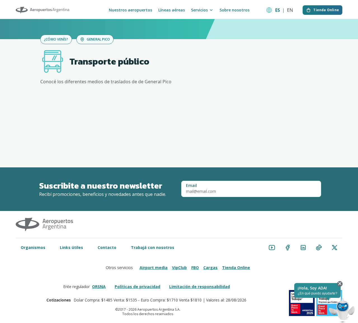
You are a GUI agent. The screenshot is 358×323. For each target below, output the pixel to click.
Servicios (199, 10)
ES (277, 10)
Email (191, 185)
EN (290, 10)
